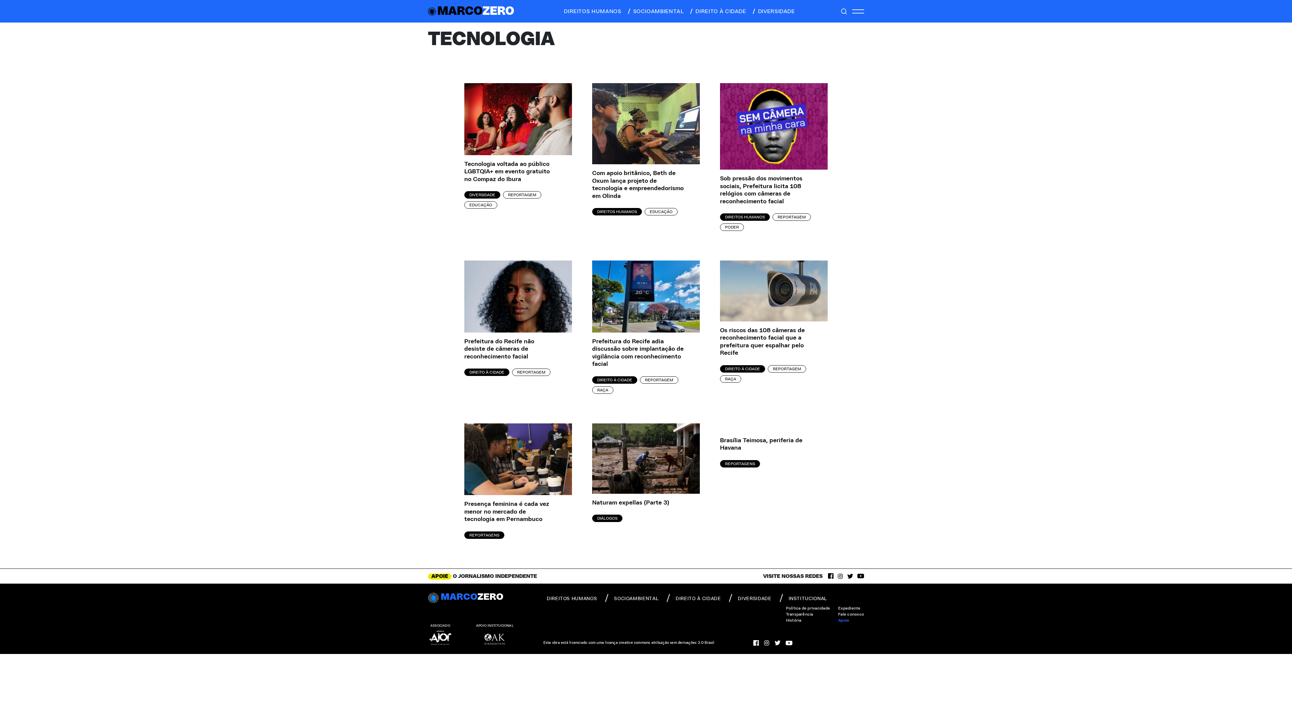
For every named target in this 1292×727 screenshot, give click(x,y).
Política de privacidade (808, 608)
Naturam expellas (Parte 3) (630, 503)
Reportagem (522, 195)
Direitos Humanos (617, 212)
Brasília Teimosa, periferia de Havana (761, 444)
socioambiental (658, 11)
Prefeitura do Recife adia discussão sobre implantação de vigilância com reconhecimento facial (638, 353)
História (793, 620)
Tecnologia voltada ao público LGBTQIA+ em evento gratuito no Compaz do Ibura (507, 171)
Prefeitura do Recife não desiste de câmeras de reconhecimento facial (499, 349)
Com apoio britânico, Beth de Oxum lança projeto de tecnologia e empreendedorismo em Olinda (638, 184)
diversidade (776, 11)
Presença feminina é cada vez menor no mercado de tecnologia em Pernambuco (506, 511)
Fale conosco (851, 614)
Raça (602, 390)
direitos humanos (592, 11)
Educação (480, 205)
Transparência (799, 614)
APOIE (439, 576)
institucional (808, 598)
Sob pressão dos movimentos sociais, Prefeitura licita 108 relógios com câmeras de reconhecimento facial (761, 190)
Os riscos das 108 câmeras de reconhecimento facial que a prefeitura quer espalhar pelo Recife (762, 341)
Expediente (849, 608)
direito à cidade (720, 11)
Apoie (843, 620)
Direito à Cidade (486, 372)
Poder (732, 227)
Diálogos (607, 518)
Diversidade (482, 195)
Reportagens (484, 535)
